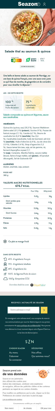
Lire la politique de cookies (12, 399)
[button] (38, 4)
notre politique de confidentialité (28, 325)
